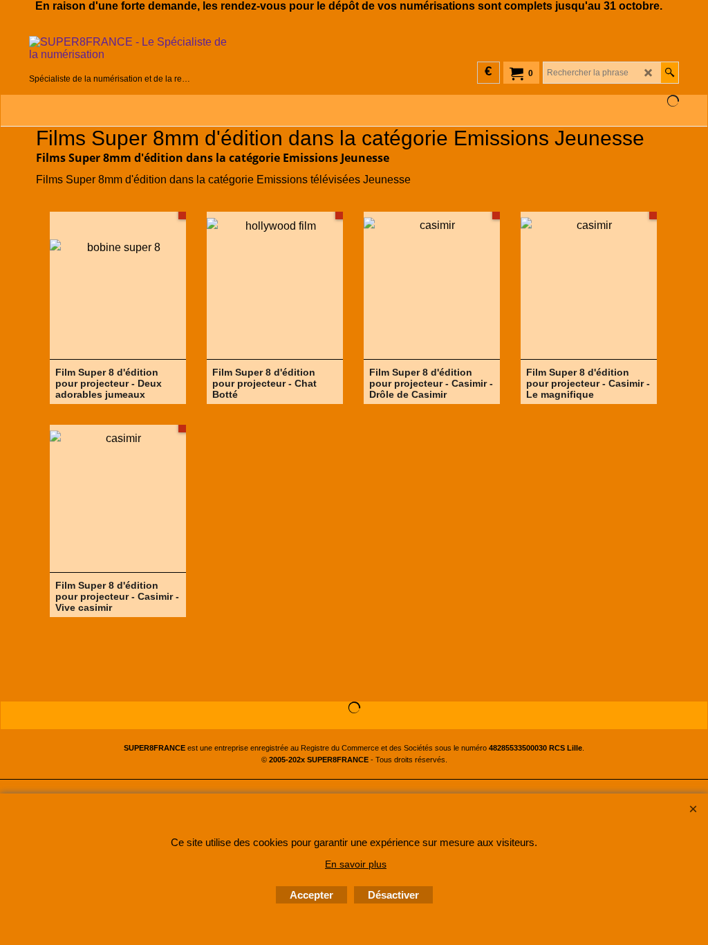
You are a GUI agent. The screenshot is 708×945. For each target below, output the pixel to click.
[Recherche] (669, 72)
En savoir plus (355, 864)
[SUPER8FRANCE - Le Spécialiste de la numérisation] (110, 53)
